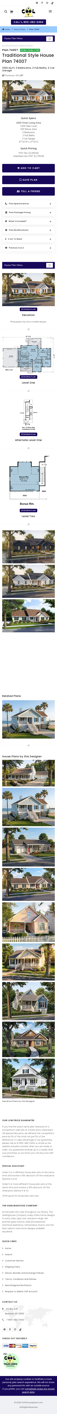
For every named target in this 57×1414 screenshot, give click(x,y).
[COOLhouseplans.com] (29, 12)
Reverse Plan (29, 309)
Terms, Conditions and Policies (20, 1279)
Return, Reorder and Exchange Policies (24, 1273)
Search (8, 1254)
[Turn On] (3, 75)
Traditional (22, 45)
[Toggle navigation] (49, 38)
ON (17, 75)
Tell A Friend (30, 191)
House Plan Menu (13, 38)
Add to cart (30, 168)
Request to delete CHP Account (21, 1291)
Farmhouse (7, 45)
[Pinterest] (36, 3)
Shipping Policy (12, 1266)
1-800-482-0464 (15, 1319)
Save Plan (29, 180)
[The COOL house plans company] (11, 1361)
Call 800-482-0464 (28, 22)
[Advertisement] (28, 665)
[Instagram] (47, 3)
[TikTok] (52, 3)
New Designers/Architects (18, 1285)
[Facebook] (42, 3)
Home (7, 29)
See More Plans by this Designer (18, 1101)
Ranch (15, 45)
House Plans (20, 29)
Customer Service (14, 1260)
